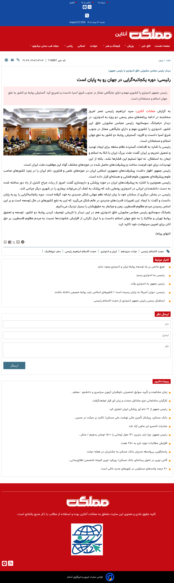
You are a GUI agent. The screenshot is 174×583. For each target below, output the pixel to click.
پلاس (69, 46)
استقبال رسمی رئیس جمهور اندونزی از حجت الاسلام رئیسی (129, 301)
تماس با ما (86, 2)
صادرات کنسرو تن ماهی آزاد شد (148, 426)
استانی (82, 46)
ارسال (14, 365)
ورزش (130, 46)
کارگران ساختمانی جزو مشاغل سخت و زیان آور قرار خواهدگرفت (130, 401)
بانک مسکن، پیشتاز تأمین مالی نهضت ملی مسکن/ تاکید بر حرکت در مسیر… (120, 418)
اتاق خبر (145, 46)
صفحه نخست (162, 46)
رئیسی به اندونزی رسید (150, 275)
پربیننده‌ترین (161, 381)
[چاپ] (6, 61)
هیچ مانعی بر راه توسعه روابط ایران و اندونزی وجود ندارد (131, 267)
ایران (161, 60)
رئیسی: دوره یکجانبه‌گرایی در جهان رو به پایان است (124, 80)
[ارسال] (12, 61)
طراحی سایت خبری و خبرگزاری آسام (85, 577)
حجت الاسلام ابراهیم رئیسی (80, 251)
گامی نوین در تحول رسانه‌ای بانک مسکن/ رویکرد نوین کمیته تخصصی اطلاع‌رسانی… (118, 460)
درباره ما (102, 2)
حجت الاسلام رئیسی (152, 251)
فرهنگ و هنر (112, 46)
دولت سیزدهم (128, 251)
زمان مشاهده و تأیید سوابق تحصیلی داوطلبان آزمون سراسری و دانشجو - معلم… (119, 392)
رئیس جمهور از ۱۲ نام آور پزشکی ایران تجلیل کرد (138, 409)
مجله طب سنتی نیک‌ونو (45, 46)
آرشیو (72, 2)
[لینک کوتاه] (18, 61)
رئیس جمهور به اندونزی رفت (148, 284)
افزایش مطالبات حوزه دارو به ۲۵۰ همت (144, 443)
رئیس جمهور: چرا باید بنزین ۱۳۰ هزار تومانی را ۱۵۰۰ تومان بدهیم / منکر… (123, 435)
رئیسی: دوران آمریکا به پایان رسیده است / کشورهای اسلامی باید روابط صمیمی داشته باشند (110, 292)
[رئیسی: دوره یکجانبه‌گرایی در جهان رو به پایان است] (45, 132)
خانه (168, 60)
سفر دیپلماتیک (52, 251)
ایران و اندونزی (108, 251)
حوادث (94, 46)
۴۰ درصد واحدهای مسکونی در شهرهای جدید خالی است (134, 469)
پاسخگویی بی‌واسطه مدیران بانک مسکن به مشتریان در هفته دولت (127, 452)
